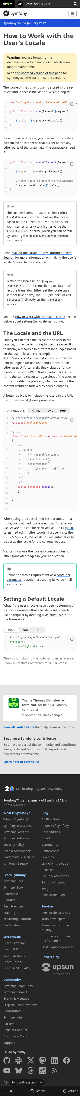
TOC (10, 1091)
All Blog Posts (51, 819)
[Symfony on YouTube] (6, 1070)
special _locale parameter (36, 400)
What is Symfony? (16, 813)
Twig (45, 889)
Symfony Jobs (12, 1017)
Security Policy (13, 844)
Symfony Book (13, 887)
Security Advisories (55, 876)
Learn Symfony (14, 875)
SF (6, 3)
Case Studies (51, 832)
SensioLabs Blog (53, 895)
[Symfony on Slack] (18, 1060)
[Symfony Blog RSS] (54, 1070)
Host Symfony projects (57, 947)
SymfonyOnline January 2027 (24, 23)
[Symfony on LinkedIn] (54, 1060)
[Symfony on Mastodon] (42, 1060)
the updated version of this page (38, 73)
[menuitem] (21, 819)
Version (73, 1091)
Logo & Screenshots (17, 851)
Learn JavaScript (14, 956)
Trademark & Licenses (19, 857)
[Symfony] (34, 13)
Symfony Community (18, 986)
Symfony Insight (53, 882)
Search (40, 1091)
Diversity (48, 857)
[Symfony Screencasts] (42, 1070)
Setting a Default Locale (33, 598)
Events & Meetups (16, 998)
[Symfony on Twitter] (30, 1060)
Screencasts (12, 937)
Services (48, 906)
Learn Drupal (12, 962)
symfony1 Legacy (15, 863)
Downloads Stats (15, 1036)
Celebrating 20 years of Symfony (39, 789)
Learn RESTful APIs (16, 968)
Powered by (50, 957)
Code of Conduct (15, 1030)
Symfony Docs (13, 881)
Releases (48, 870)
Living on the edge (55, 863)
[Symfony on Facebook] (66, 1060)
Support (9, 1043)
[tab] (16, 410)
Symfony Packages (16, 832)
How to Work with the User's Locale (40, 317)
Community (12, 980)
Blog (45, 813)
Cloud (46, 838)
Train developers (53, 919)
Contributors (12, 1011)
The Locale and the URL (33, 333)
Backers (9, 1024)
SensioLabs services (56, 913)
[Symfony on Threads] (30, 1070)
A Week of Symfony (55, 826)
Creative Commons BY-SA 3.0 (36, 663)
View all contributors (18, 727)
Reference (10, 894)
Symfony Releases (16, 838)
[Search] (75, 3)
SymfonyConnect (15, 992)
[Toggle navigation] (72, 13)
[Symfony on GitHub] (6, 1060)
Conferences (51, 851)
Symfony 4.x (43, 62)
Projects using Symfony (20, 1005)
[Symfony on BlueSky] (18, 1070)
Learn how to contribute (21, 762)
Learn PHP (10, 949)
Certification (12, 925)
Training (9, 913)
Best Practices (13, 906)
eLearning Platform (17, 919)
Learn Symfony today (37, 3)
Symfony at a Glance (17, 826)
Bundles (9, 900)
